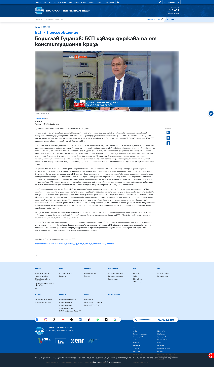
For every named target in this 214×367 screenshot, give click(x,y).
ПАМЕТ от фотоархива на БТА (70, 311)
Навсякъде (175, 19)
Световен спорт (163, 273)
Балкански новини (90, 273)
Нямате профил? (173, 13)
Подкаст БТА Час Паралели (93, 302)
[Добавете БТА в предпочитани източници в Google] (116, 319)
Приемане (97, 362)
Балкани (52, 2)
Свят (45, 2)
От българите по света (43, 299)
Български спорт (163, 276)
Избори (38, 124)
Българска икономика (115, 276)
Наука (135, 276)
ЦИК (36, 288)
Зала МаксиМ (161, 337)
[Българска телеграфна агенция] (39, 331)
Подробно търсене (153, 19)
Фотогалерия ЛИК (65, 305)
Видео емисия (88, 299)
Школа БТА (136, 351)
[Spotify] (98, 319)
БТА (165, 2)
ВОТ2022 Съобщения (50, 124)
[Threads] (55, 319)
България (38, 2)
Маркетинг (161, 334)
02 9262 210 (166, 319)
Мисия (135, 340)
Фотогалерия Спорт (66, 308)
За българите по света (43, 302)
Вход (175, 10)
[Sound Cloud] (107, 319)
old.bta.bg (160, 351)
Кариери (136, 348)
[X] (72, 319)
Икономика (62, 2)
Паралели (62, 276)
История (136, 343)
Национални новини (42, 273)
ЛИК (70, 2)
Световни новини (65, 273)
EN (178, 2)
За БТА (135, 331)
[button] (117, 2)
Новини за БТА (138, 337)
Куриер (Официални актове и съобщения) (45, 284)
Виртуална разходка (140, 334)
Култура (136, 273)
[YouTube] (64, 319)
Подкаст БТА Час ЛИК (91, 305)
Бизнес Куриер (113, 279)
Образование (137, 279)
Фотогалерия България (67, 299)
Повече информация (113, 362)
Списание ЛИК (162, 340)
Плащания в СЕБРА (163, 348)
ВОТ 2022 (46, 27)
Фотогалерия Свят (66, 302)
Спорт (76, 2)
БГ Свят (83, 2)
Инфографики (109, 2)
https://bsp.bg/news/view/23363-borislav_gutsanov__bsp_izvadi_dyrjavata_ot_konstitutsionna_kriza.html (74, 244)
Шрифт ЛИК (161, 331)
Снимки (92, 2)
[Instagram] (46, 319)
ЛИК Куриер (137, 282)
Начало (37, 27)
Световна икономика (115, 273)
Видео (99, 2)
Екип (159, 343)
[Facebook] (38, 319)
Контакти (161, 346)
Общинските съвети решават (42, 280)
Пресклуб (171, 2)
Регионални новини (41, 276)
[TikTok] (90, 319)
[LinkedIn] (81, 319)
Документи (137, 346)
